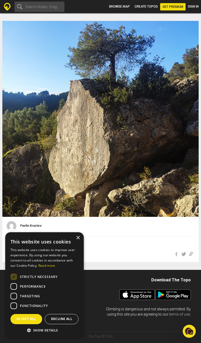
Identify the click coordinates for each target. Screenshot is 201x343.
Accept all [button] (26, 319)
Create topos (146, 6)
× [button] (78, 238)
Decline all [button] (61, 319)
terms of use (179, 314)
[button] (44, 330)
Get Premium (173, 7)
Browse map (119, 6)
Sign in (193, 6)
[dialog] (44, 285)
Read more (46, 265)
